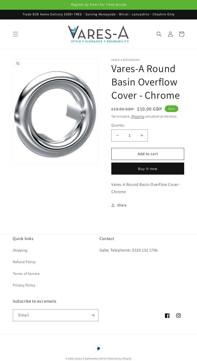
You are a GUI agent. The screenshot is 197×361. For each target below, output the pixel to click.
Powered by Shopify (119, 358)
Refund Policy (24, 261)
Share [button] (122, 205)
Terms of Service (26, 273)
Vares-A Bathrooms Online (91, 358)
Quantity (117, 125)
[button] (15, 34)
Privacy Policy (24, 285)
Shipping (137, 116)
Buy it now (147, 168)
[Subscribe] (92, 315)
